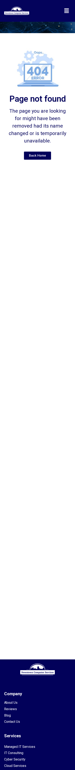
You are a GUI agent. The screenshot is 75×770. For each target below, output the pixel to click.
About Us (11, 703)
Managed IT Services (19, 747)
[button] (66, 10)
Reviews (10, 709)
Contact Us (12, 722)
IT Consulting (13, 753)
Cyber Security (14, 759)
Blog (7, 715)
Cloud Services (15, 766)
